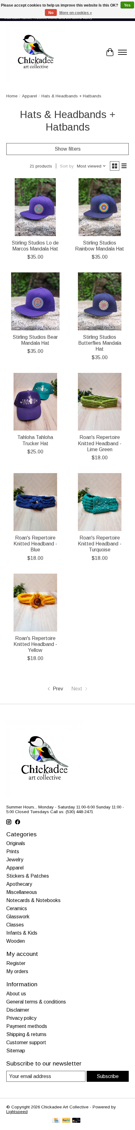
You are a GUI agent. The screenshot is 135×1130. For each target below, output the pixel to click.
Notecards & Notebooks (33, 900)
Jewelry (14, 859)
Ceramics (16, 908)
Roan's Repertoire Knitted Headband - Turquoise (100, 543)
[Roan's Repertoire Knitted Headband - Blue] (35, 502)
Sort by (67, 166)
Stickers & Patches (27, 876)
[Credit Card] (56, 1121)
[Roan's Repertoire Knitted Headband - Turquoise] (100, 502)
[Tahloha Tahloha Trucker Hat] (35, 402)
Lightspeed (17, 1111)
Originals (15, 843)
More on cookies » (75, 13)
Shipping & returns (26, 1034)
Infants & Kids (21, 933)
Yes (127, 5)
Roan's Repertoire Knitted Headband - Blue (35, 543)
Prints (12, 851)
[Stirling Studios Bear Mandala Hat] (35, 301)
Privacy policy (21, 1018)
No (50, 13)
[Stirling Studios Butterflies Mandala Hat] (100, 301)
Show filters (68, 149)
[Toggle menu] (122, 52)
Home (12, 96)
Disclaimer (17, 1010)
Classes (15, 924)
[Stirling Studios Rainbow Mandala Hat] (100, 207)
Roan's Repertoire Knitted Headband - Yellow (35, 644)
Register (15, 963)
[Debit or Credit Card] (76, 1121)
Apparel (29, 96)
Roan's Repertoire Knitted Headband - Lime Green (100, 443)
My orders (17, 971)
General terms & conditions (36, 1001)
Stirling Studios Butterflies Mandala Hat (99, 343)
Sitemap (15, 1050)
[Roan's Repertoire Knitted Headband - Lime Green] (100, 402)
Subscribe (108, 1076)
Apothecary (19, 884)
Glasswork (18, 916)
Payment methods (26, 1026)
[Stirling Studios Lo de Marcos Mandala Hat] (35, 207)
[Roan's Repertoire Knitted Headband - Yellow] (35, 603)
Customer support (26, 1042)
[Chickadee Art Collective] (35, 52)
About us (16, 993)
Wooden (15, 941)
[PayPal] (66, 1121)
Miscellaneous (21, 892)
